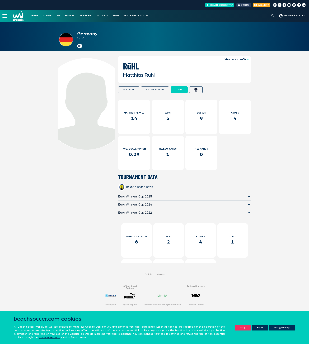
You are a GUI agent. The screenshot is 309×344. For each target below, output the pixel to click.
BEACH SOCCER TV (221, 5)
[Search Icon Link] (272, 16)
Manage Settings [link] (49, 337)
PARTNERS (102, 15)
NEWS (116, 15)
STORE (245, 5)
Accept (243, 327)
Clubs (179, 90)
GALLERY (263, 5)
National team (155, 90)
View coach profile (236, 59)
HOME (34, 15)
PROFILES (85, 15)
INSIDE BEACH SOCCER (136, 15)
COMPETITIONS (51, 15)
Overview (128, 90)
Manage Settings (282, 327)
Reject (260, 327)
